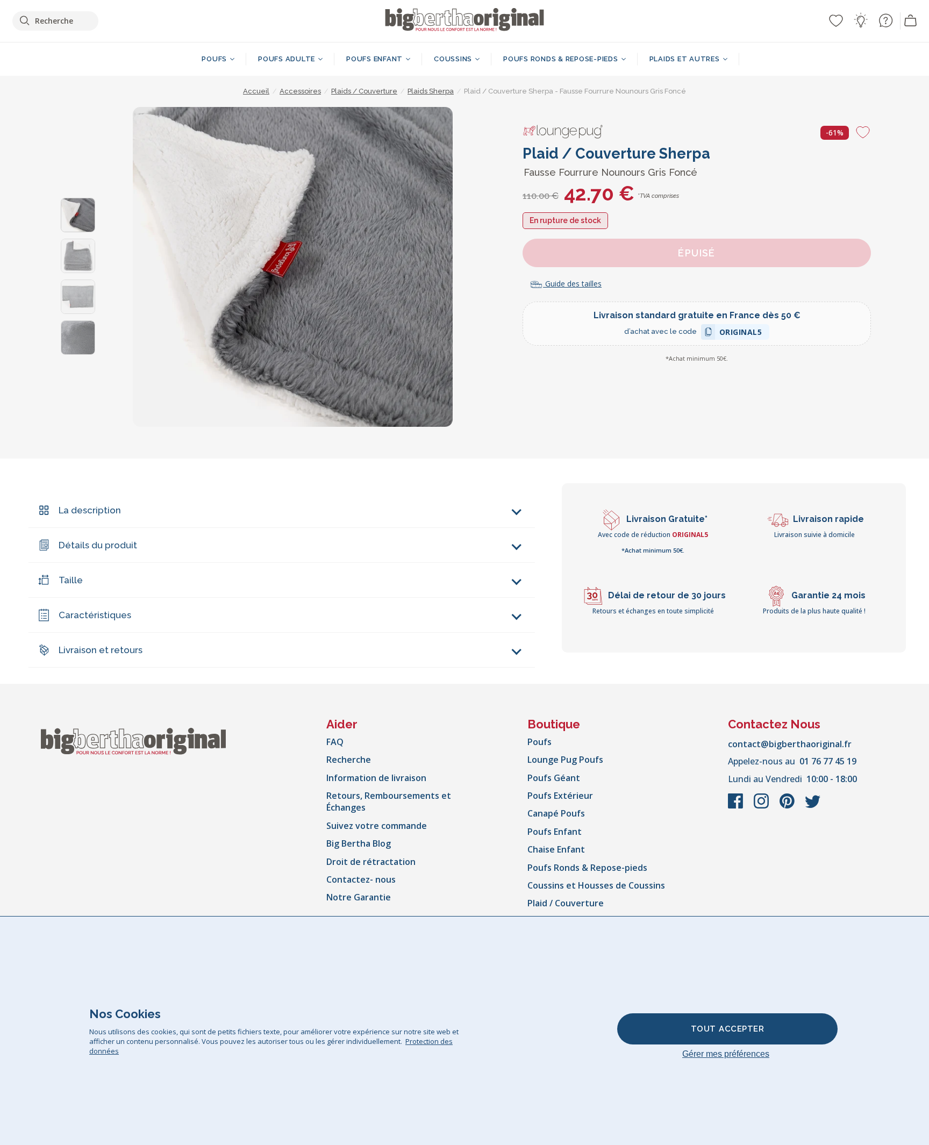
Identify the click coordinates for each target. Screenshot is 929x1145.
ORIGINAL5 (740, 333)
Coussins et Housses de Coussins (596, 885)
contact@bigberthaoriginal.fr (790, 744)
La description (90, 510)
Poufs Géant (553, 778)
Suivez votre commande (376, 826)
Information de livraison (376, 778)
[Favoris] (836, 20)
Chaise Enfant (556, 849)
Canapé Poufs (556, 813)
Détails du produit (98, 545)
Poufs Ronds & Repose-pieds (587, 868)
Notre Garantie (358, 897)
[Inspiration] (861, 20)
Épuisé (697, 253)
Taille (71, 580)
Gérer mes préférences (725, 1053)
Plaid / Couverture (565, 903)
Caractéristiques (95, 615)
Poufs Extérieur (560, 796)
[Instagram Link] (762, 806)
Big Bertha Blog (358, 843)
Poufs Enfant (554, 832)
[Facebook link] (736, 806)
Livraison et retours (100, 650)
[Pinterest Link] (788, 806)
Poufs (539, 742)
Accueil (256, 91)
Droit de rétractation (371, 862)
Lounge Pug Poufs (565, 759)
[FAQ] (885, 20)
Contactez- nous (361, 879)
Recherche (348, 759)
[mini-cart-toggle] (911, 21)
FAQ (335, 742)
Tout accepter (727, 1029)
